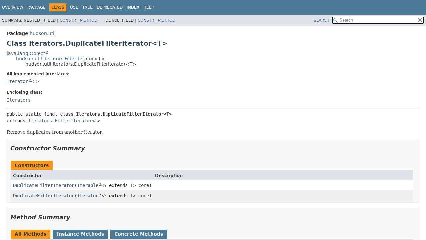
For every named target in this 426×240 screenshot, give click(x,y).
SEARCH (321, 20)
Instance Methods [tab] (80, 234)
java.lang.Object (26, 53)
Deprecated (110, 7)
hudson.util (43, 33)
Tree (87, 7)
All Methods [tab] (30, 234)
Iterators (19, 100)
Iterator (17, 81)
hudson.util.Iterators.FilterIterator (55, 58)
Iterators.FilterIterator (60, 120)
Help (148, 7)
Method (88, 20)
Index (133, 7)
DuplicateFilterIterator (43, 185)
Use (74, 7)
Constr (68, 20)
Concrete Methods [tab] (138, 234)
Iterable (87, 185)
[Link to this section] (89, 148)
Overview (12, 7)
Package (36, 7)
